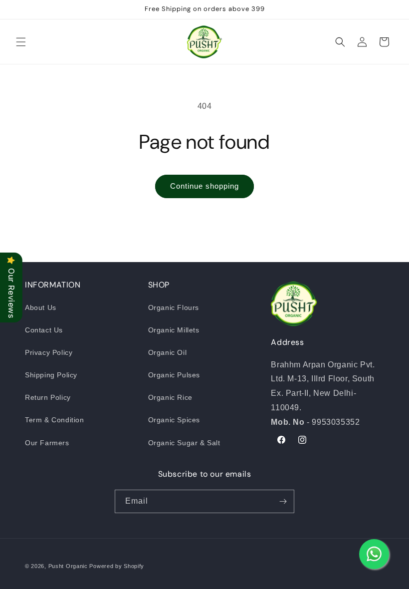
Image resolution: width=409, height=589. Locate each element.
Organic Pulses (174, 375)
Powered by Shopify (116, 566)
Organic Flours (173, 307)
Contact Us (44, 330)
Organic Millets (174, 330)
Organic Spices (174, 420)
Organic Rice (170, 397)
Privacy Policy (48, 352)
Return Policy (48, 397)
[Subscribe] (283, 501)
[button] (21, 42)
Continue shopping (204, 186)
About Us (40, 307)
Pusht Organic (68, 566)
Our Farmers (47, 443)
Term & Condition (54, 420)
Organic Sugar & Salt (184, 443)
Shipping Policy (51, 375)
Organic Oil (167, 352)
